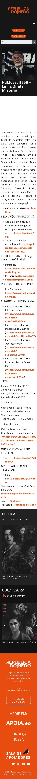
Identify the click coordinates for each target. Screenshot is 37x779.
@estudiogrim (25, 276)
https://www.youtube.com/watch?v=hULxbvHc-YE (20, 334)
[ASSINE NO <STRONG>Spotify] (3, 595)
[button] (34, 23)
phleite (31, 774)
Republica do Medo (25, 504)
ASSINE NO (15, 596)
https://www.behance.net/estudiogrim (20, 270)
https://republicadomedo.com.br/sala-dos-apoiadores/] (20, 247)
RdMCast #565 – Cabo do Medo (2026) (19, 642)
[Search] (34, 42)
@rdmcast (15, 501)
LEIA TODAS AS (15, 519)
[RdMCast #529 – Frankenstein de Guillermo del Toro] (18, 549)
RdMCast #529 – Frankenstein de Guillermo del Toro (17, 577)
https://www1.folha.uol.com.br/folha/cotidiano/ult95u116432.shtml (18, 440)
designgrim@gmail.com (19, 279)
